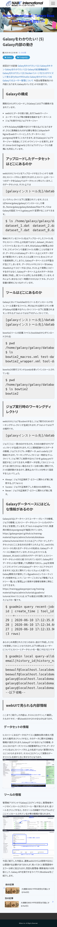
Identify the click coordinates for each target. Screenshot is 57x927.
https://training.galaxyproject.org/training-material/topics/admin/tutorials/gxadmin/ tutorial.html (24, 592)
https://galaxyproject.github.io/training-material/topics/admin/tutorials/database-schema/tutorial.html (24, 537)
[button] (53, 3)
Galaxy (9, 57)
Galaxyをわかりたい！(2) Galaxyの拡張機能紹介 (27, 69)
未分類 (23, 52)
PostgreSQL (23, 57)
